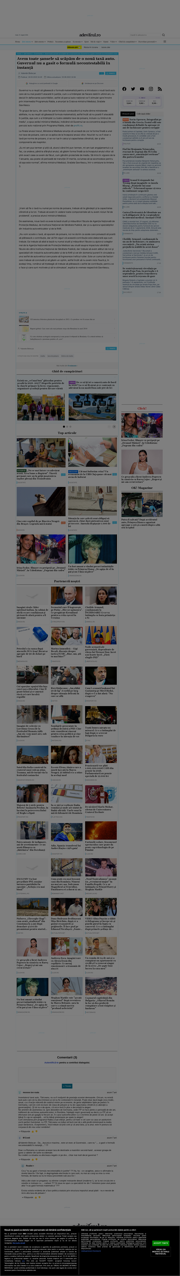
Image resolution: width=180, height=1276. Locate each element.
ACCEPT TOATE (161, 1243)
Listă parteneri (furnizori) (91, 1251)
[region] (90, 1251)
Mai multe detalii (19, 1243)
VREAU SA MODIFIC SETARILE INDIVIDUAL (160, 1251)
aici (23, 1261)
